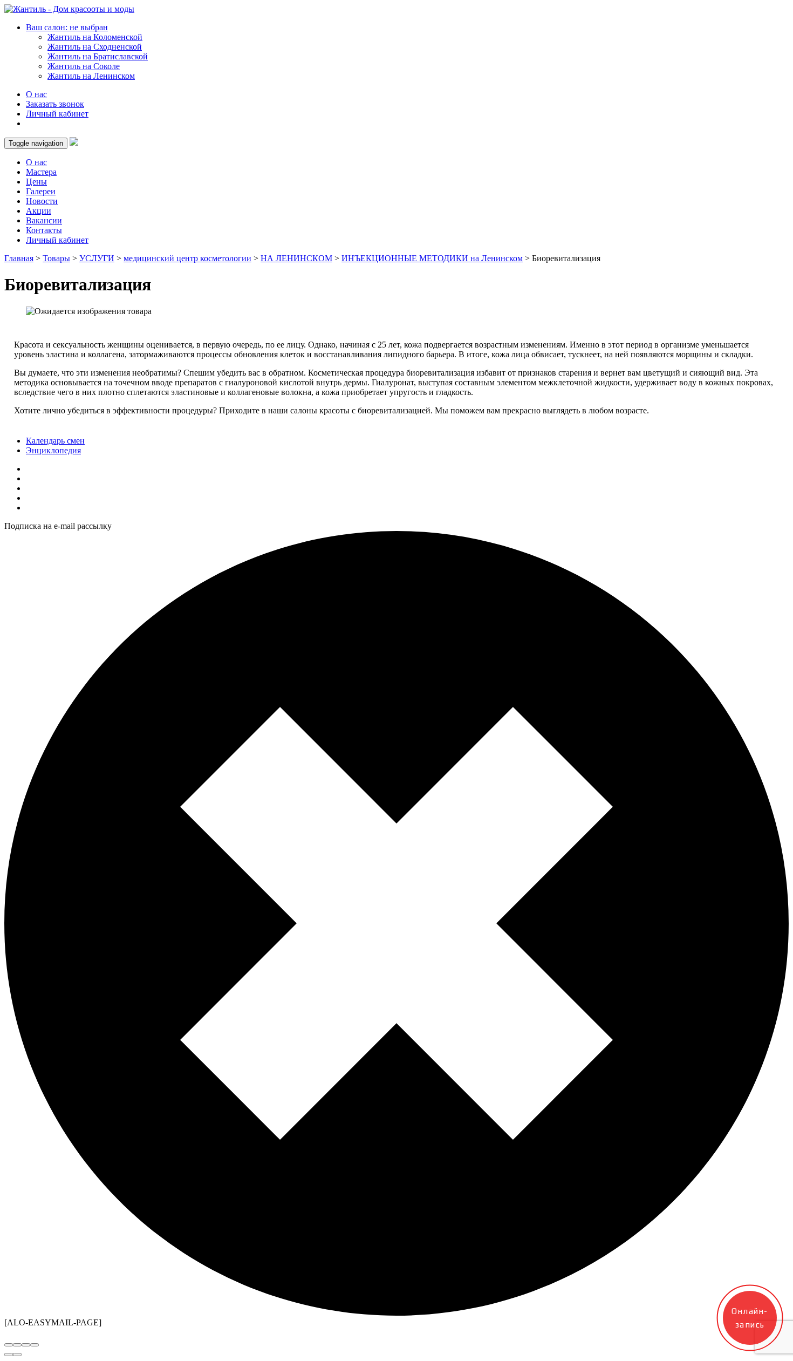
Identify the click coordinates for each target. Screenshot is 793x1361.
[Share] (17, 1344)
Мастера (41, 171)
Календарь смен (55, 440)
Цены (36, 181)
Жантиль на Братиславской (97, 56)
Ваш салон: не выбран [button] (67, 27)
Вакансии (44, 220)
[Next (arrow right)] (17, 1354)
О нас (36, 94)
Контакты (44, 230)
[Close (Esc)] (8, 1344)
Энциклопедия (53, 450)
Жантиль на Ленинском (91, 75)
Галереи (41, 191)
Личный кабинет (57, 113)
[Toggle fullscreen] (26, 1344)
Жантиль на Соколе (83, 66)
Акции (38, 210)
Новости (42, 201)
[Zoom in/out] (34, 1344)
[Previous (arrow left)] (8, 1354)
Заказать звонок (55, 103)
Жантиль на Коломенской (94, 37)
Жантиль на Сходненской (94, 46)
